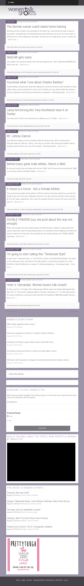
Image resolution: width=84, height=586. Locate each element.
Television (45, 100)
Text (10, 420)
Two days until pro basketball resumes (23, 509)
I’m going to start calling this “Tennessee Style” (36, 254)
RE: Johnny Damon (19, 136)
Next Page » (74, 311)
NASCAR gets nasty (19, 57)
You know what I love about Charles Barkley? (35, 82)
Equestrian (16, 209)
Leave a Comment (31, 22)
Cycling (15, 126)
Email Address (12, 402)
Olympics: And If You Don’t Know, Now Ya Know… (28, 518)
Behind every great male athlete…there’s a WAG (36, 164)
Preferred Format (13, 413)
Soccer (23, 47)
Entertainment (17, 100)
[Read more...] (13, 40)
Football (15, 244)
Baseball (15, 154)
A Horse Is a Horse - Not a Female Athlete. (33, 189)
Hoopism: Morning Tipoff (18, 492)
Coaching (15, 47)
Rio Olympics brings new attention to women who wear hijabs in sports (32, 351)
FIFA (20, 47)
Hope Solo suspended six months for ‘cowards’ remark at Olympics (30, 333)
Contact (29, 580)
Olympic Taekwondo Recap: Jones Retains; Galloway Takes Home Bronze (38, 501)
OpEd (44, 209)
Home (18, 580)
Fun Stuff (23, 72)
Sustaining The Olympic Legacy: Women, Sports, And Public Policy (30, 342)
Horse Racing (28, 209)
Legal (23, 580)
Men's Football (28, 244)
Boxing (15, 305)
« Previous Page (11, 311)
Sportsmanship (42, 72)
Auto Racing (16, 72)
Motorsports (29, 72)
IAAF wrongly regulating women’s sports (21, 324)
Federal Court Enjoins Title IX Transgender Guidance (29, 526)
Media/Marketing (28, 126)
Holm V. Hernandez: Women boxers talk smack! (37, 285)
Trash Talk (39, 47)
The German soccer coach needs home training (36, 26)
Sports (27, 47)
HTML (10, 416)
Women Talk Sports (22, 11)
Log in (66, 580)
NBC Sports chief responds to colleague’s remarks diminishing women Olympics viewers (38, 360)
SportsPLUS (33, 47)
